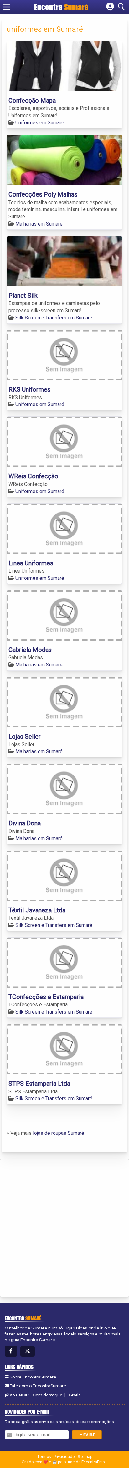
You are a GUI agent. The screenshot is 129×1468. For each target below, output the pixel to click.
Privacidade (64, 1456)
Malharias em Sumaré (39, 224)
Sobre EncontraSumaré (33, 1377)
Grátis (74, 1395)
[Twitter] (27, 1351)
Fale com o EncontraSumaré (38, 1386)
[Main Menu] (6, 7)
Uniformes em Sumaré (39, 123)
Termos (44, 1456)
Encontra (61, 7)
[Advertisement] (64, 1226)
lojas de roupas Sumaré (58, 1133)
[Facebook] (11, 1351)
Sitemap (85, 1456)
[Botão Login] (110, 7)
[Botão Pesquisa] (122, 7)
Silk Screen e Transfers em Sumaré (53, 318)
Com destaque (48, 1395)
